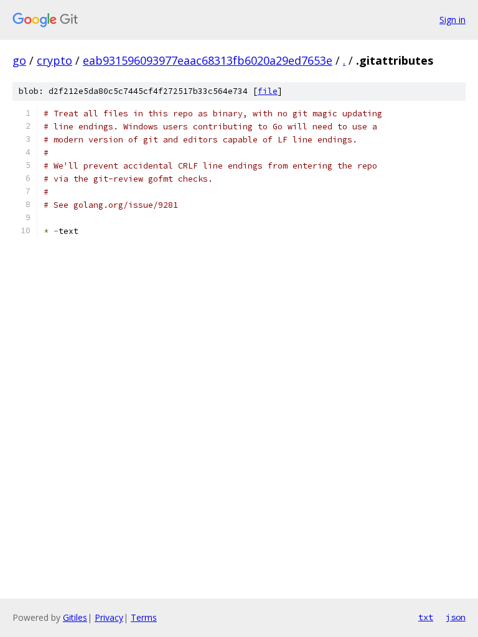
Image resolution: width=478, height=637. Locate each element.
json (456, 617)
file (268, 91)
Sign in (452, 20)
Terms (144, 617)
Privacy (109, 617)
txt (425, 617)
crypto (54, 60)
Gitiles (75, 617)
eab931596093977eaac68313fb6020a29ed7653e (207, 60)
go (19, 60)
